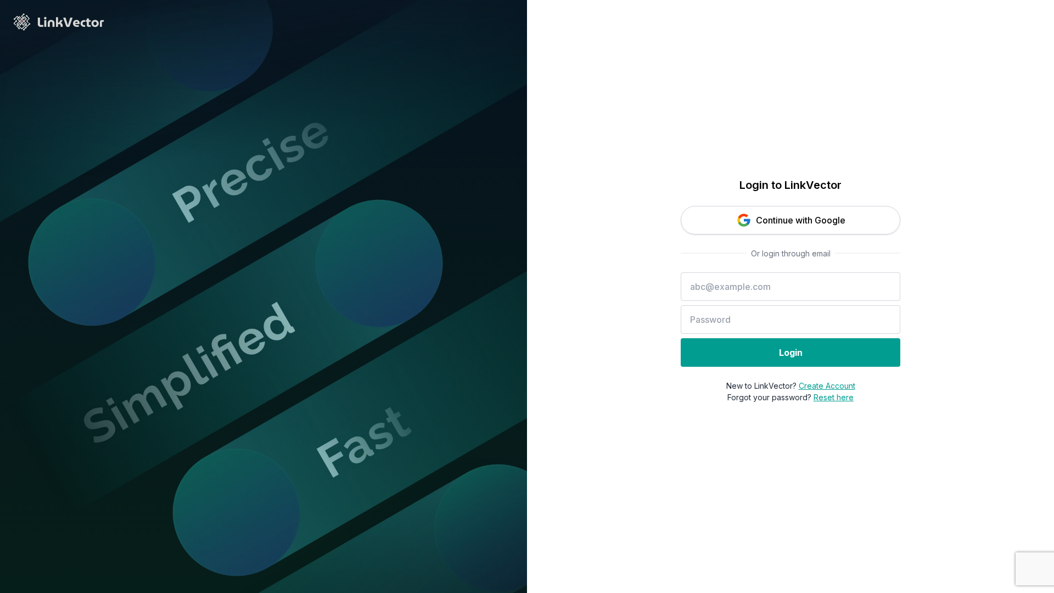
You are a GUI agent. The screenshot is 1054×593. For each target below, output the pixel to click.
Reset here (834, 397)
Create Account (827, 385)
